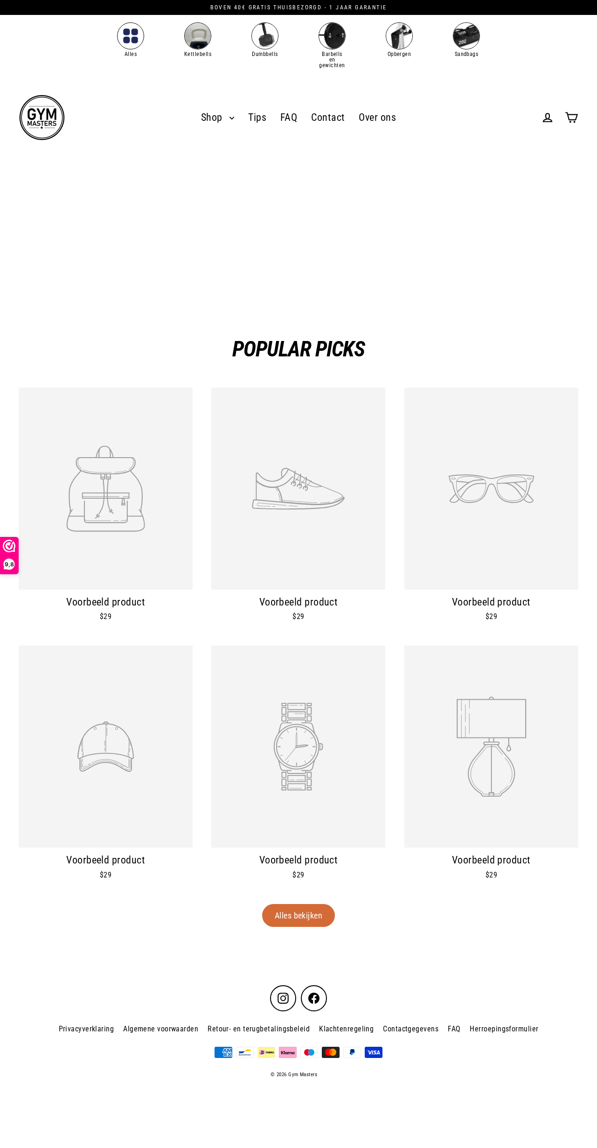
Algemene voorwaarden (160, 1028)
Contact (328, 117)
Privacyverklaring (86, 1028)
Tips (257, 117)
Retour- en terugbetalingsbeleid (259, 1028)
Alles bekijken (298, 915)
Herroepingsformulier (504, 1028)
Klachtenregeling (346, 1028)
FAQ (288, 117)
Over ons (377, 117)
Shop (213, 117)
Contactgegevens (410, 1028)
